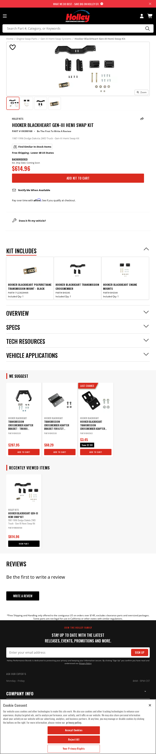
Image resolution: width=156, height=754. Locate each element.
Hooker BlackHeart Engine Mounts (120, 286)
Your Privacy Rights (74, 748)
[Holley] (78, 16)
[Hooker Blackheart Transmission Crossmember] (77, 270)
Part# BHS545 (63, 292)
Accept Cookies (73, 730)
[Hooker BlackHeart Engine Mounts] (125, 270)
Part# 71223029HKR (18, 292)
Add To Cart (24, 452)
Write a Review (22, 596)
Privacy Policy (85, 663)
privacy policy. (74, 722)
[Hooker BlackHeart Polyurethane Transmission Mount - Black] (30, 270)
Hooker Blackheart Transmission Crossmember (77, 286)
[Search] (147, 28)
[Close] (150, 705)
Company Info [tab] (20, 693)
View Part (24, 543)
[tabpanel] (23, 420)
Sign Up (139, 652)
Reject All (73, 739)
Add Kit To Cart (78, 178)
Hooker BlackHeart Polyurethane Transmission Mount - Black (30, 286)
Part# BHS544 (110, 292)
